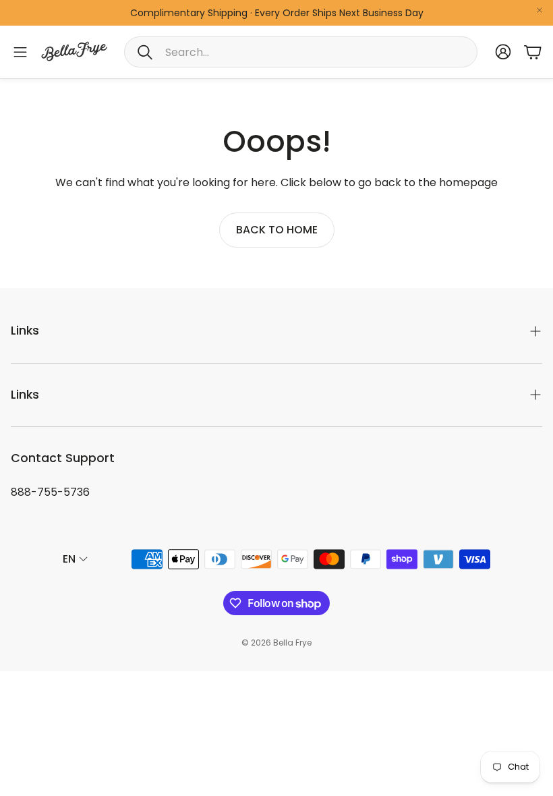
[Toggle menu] (20, 51)
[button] (301, 52)
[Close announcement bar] (539, 10)
